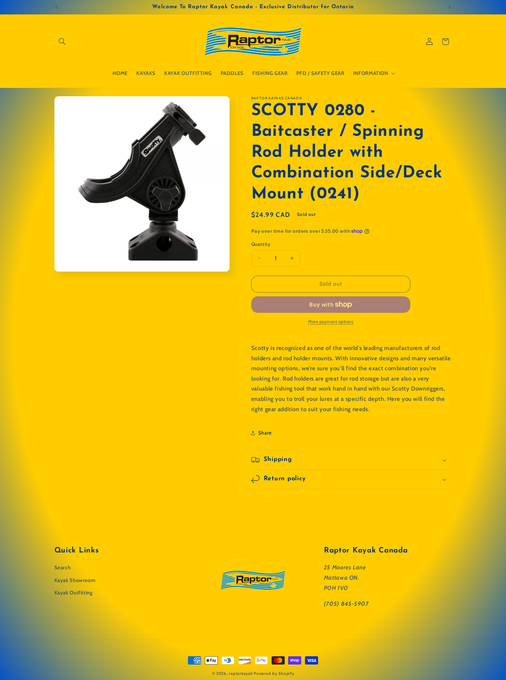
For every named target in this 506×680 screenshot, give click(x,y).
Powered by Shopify (274, 673)
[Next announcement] (449, 7)
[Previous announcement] (56, 7)
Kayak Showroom (75, 580)
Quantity (260, 244)
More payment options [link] (331, 321)
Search (62, 567)
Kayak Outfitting (73, 593)
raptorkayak (240, 673)
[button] (62, 42)
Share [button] (265, 433)
